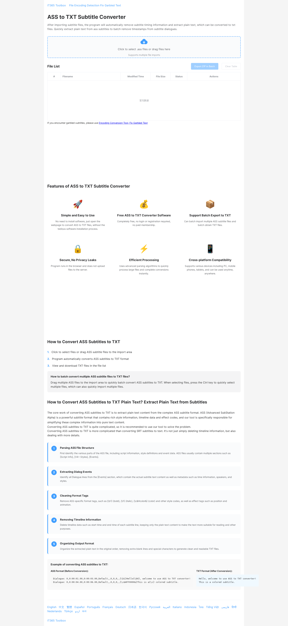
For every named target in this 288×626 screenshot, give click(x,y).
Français (108, 607)
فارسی (225, 607)
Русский (155, 607)
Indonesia (190, 607)
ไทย (201, 607)
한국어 (143, 607)
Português (94, 607)
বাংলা (84, 611)
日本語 (132, 607)
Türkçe (69, 611)
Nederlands (54, 611)
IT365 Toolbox (56, 5)
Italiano (178, 607)
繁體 (70, 607)
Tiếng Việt (213, 607)
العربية (167, 607)
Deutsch (121, 607)
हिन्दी (234, 607)
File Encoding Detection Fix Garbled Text (95, 5)
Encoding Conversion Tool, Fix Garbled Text (123, 122)
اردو (77, 611)
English (52, 607)
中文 (62, 607)
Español (79, 607)
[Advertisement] (144, 151)
